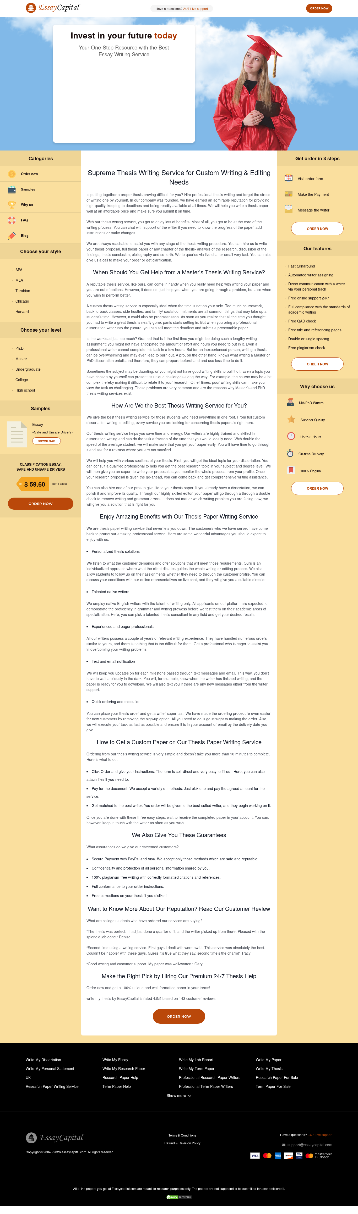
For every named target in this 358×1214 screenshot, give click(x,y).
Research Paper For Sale (277, 1077)
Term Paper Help (116, 1086)
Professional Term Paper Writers (206, 1086)
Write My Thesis (269, 1068)
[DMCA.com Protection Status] (179, 1198)
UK (28, 1077)
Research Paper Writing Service (52, 1086)
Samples (28, 189)
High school (25, 390)
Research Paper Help (120, 1077)
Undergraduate (28, 369)
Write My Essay (115, 1059)
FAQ (24, 220)
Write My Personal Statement (50, 1068)
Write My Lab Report (196, 1059)
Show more (176, 1095)
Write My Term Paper (196, 1068)
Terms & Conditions (182, 1135)
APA (18, 269)
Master (21, 358)
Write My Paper (268, 1059)
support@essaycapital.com (310, 1144)
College (21, 379)
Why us (27, 204)
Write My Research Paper (123, 1068)
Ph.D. (20, 348)
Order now (319, 8)
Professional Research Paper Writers (209, 1077)
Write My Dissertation (43, 1059)
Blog (25, 235)
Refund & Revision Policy (182, 1143)
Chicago (22, 301)
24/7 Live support (195, 8)
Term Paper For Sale (273, 1086)
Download (46, 441)
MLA (19, 280)
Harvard (22, 311)
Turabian (22, 290)
